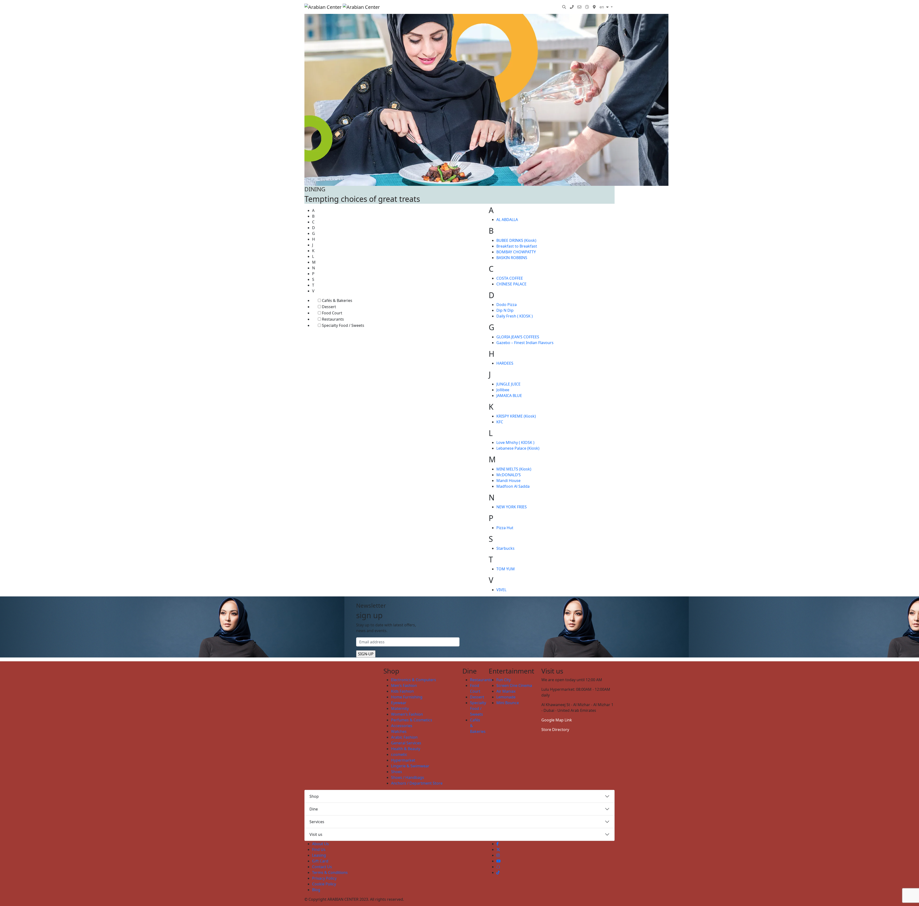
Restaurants (333, 319)
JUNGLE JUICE (508, 384)
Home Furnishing (406, 697)
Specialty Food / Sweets (343, 325)
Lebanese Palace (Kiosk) (517, 448)
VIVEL (501, 589)
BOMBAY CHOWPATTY (516, 252)
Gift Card (320, 861)
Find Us (318, 849)
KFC (499, 422)
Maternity (400, 708)
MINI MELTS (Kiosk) (513, 469)
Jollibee (502, 389)
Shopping (424, 7)
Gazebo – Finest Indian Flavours (525, 342)
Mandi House (508, 480)
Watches (399, 731)
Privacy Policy (324, 878)
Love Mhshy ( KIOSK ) (515, 442)
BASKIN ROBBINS (511, 257)
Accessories (401, 725)
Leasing (319, 855)
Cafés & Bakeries (337, 300)
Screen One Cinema (514, 685)
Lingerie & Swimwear (410, 766)
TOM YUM (505, 569)
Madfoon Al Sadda (513, 486)
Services (535, 7)
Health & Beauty (405, 748)
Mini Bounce (507, 702)
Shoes (396, 771)
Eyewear (398, 702)
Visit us (315, 834)
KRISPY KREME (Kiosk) (516, 416)
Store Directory (555, 729)
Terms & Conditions (330, 872)
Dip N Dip (505, 310)
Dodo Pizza (506, 304)
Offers (516, 7)
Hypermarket (403, 760)
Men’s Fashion (404, 685)
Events (499, 7)
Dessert (329, 306)
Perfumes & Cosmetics (411, 720)
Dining (449, 7)
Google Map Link (556, 720)
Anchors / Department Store (417, 783)
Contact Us (322, 866)
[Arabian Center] (342, 7)
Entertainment (474, 7)
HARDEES (504, 363)
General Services (406, 743)
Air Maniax (506, 691)
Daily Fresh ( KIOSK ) (514, 316)
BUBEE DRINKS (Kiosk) (516, 240)
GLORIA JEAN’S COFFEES (517, 337)
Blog (553, 7)
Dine (313, 809)
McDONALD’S (508, 474)
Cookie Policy (324, 884)
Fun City (503, 679)
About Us (320, 843)
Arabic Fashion (404, 737)
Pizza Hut (504, 527)
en (602, 7)
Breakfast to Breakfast (516, 246)
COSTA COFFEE (509, 278)
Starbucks (505, 548)
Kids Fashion (402, 691)
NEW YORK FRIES (511, 507)
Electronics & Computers (413, 679)
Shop (314, 796)
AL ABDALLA (507, 219)
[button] (564, 7)
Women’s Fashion (407, 714)
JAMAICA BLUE (509, 395)
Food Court (332, 313)
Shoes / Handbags (407, 777)
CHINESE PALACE (511, 284)
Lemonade (506, 697)
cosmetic (399, 754)
